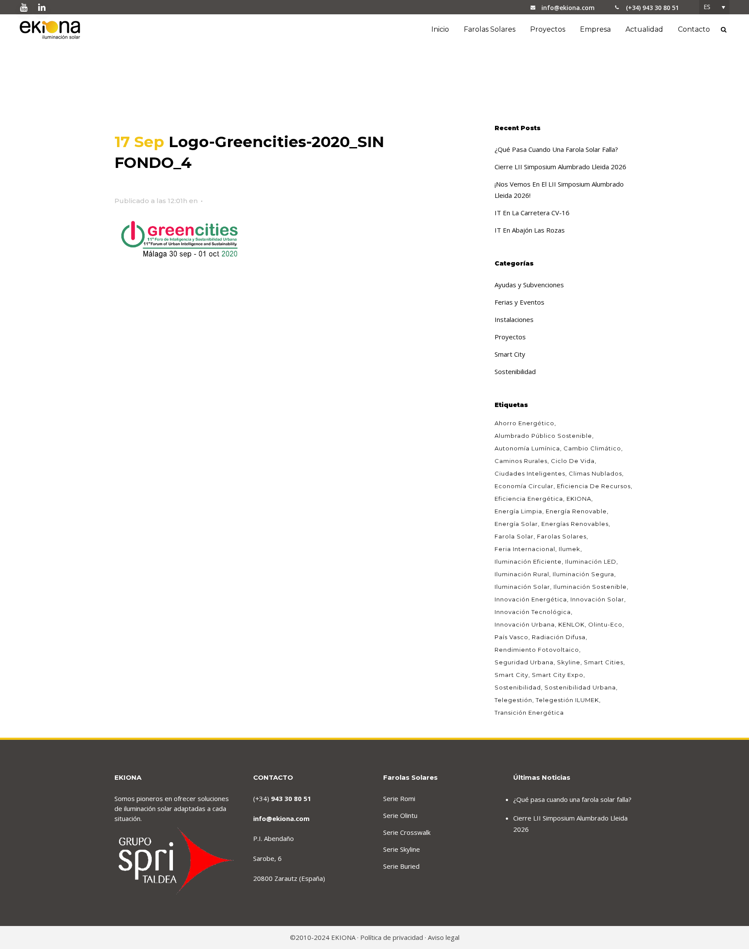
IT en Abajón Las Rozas (530, 230)
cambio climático (592, 448)
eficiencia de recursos (594, 486)
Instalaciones (514, 319)
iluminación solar (522, 586)
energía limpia (518, 511)
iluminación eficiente (528, 561)
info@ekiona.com (568, 7)
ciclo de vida (573, 460)
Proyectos (510, 336)
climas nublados (595, 473)
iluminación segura (583, 574)
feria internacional (525, 548)
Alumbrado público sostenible (543, 435)
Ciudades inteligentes (530, 473)
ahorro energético (524, 423)
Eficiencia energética (529, 498)
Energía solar (516, 523)
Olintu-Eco (605, 624)
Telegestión (513, 699)
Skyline (568, 662)
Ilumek (569, 548)
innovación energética (531, 599)
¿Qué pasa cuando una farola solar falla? (556, 149)
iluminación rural (522, 574)
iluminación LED (590, 561)
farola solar (514, 536)
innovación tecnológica (533, 611)
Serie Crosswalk (406, 832)
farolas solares (561, 536)
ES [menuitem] (706, 7)
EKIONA (579, 498)
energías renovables (575, 523)
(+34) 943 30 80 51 (652, 7)
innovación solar (597, 599)
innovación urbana (525, 624)
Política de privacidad (391, 937)
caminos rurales (521, 460)
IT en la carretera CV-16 (532, 212)
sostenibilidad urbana (580, 687)
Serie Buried (401, 866)
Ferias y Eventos (519, 302)
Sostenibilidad (515, 371)
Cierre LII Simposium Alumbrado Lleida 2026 (560, 166)
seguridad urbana (524, 662)
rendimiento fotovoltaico (537, 649)
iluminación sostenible (590, 586)
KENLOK (571, 624)
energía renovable (576, 511)
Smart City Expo (557, 674)
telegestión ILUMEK (567, 699)
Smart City (510, 354)
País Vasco (511, 637)
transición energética (529, 712)
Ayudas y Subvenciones (529, 284)
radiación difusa (559, 637)
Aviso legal (443, 937)
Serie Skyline (401, 849)
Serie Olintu (400, 815)
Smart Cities (603, 662)
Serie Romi (399, 798)
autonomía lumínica (527, 448)
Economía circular (524, 486)
